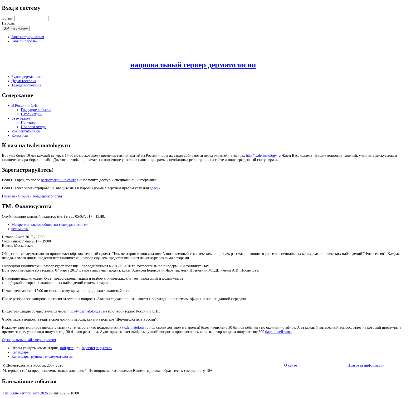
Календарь (20, 352)
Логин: (8, 18)
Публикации (31, 114)
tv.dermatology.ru (135, 327)
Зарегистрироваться (27, 37)
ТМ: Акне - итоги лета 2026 (25, 393)
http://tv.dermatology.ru (263, 155)
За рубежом (20, 118)
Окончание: (12, 241)
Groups (23, 196)
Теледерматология (26, 85)
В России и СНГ (24, 105)
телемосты (20, 229)
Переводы (29, 123)
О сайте (290, 365)
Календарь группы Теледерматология (42, 356)
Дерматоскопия (23, 81)
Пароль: (9, 23)
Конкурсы (19, 135)
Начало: (8, 237)
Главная (8, 196)
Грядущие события (36, 110)
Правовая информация (365, 365)
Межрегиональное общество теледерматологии (49, 224)
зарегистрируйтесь (97, 348)
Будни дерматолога (27, 77)
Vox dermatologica (25, 131)
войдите (66, 348)
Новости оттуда (33, 127)
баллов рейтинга (278, 332)
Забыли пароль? (24, 41)
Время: (8, 245)
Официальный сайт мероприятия (29, 340)
